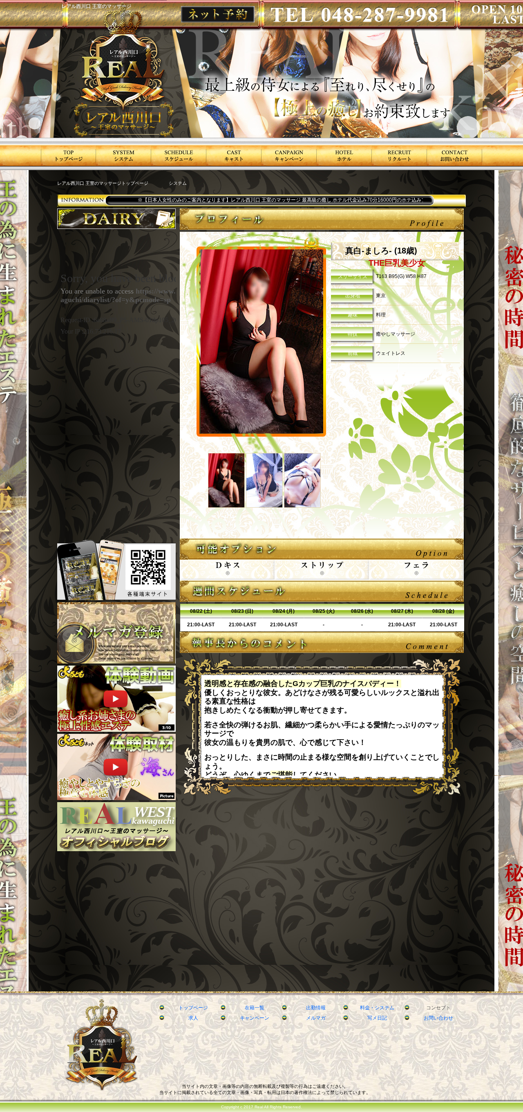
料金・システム (377, 1008)
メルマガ (316, 1018)
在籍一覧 (254, 1008)
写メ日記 (377, 1018)
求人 (193, 1018)
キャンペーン (254, 1018)
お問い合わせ (438, 1018)
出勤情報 (316, 1008)
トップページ (193, 1008)
